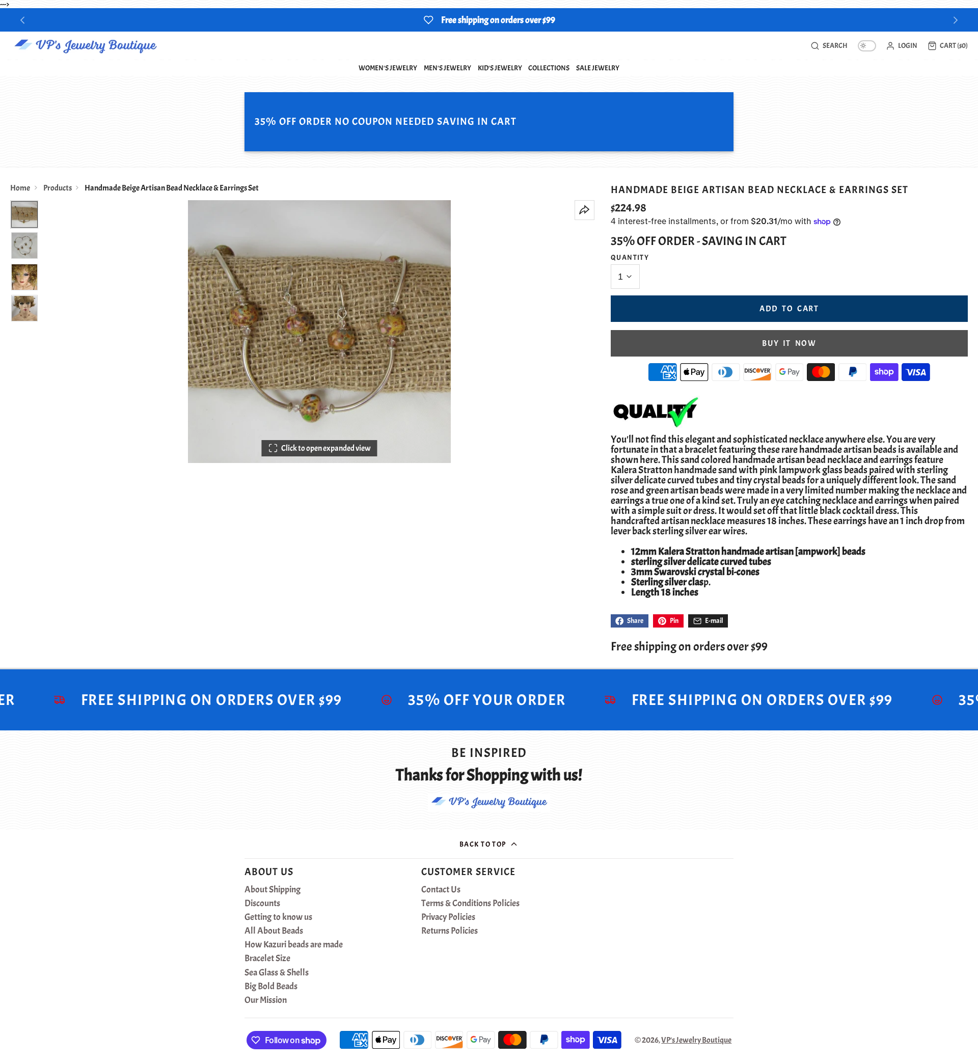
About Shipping (272, 889)
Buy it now (789, 343)
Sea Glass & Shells (276, 972)
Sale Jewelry (597, 67)
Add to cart (789, 309)
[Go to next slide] (955, 20)
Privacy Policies (448, 917)
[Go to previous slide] (22, 20)
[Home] (85, 46)
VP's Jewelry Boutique (696, 1040)
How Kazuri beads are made (293, 944)
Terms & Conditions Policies (470, 903)
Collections (548, 67)
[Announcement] (489, 20)
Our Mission (265, 1000)
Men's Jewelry (447, 67)
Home (20, 188)
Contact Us (440, 889)
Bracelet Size (267, 958)
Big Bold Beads (270, 986)
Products (57, 188)
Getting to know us (278, 917)
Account (901, 45)
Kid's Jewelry (500, 67)
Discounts (262, 903)
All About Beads (273, 931)
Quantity (630, 257)
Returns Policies (449, 931)
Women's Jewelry (388, 67)
